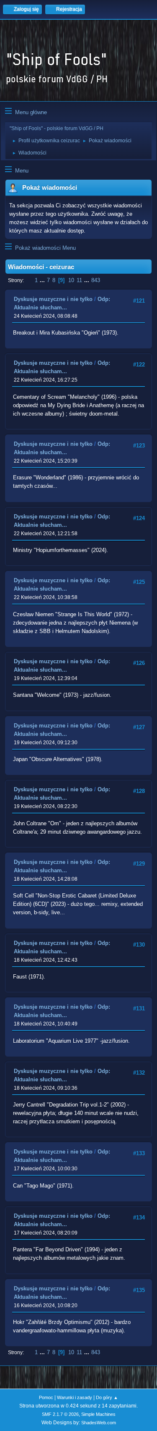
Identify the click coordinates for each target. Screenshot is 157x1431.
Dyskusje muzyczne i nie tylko (53, 299)
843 (95, 280)
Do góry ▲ (107, 1397)
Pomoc (46, 1397)
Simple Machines (98, 1414)
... (43, 280)
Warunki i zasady (74, 1397)
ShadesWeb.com (98, 1422)
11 (79, 280)
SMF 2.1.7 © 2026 (60, 1414)
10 (71, 280)
